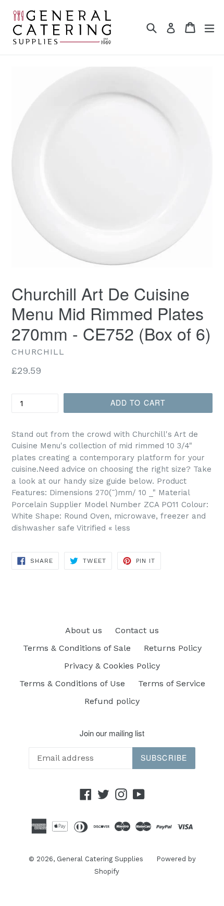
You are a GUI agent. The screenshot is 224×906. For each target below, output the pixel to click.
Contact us (137, 630)
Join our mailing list (112, 733)
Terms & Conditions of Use (72, 683)
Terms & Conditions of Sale (77, 648)
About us (83, 630)
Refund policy (112, 701)
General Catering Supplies (100, 859)
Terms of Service (171, 683)
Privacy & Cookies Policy (112, 666)
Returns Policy (173, 648)
